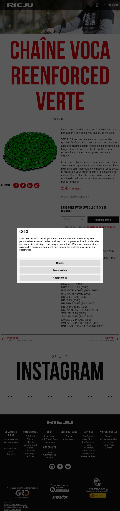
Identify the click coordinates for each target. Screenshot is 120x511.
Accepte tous (60, 277)
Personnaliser (60, 270)
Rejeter (60, 263)
